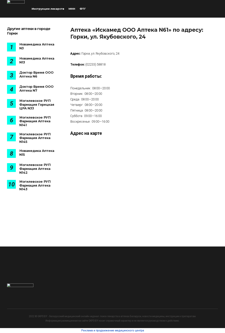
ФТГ (83, 8)
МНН (72, 8)
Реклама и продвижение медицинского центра (112, 330)
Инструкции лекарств (48, 8)
